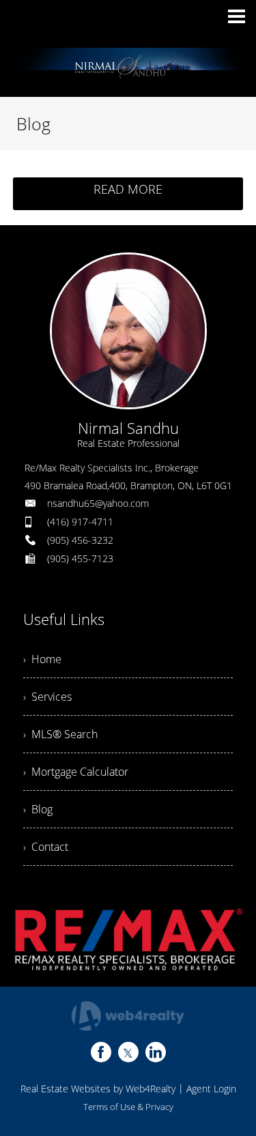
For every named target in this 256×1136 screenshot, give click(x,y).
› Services (47, 696)
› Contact (45, 846)
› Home (42, 659)
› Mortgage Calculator (75, 771)
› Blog (38, 809)
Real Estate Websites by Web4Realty (97, 1088)
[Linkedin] (155, 1052)
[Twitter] (128, 1052)
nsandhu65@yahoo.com (98, 503)
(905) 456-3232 (80, 540)
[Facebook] (101, 1052)
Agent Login (211, 1088)
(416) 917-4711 (80, 521)
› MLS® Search (60, 734)
